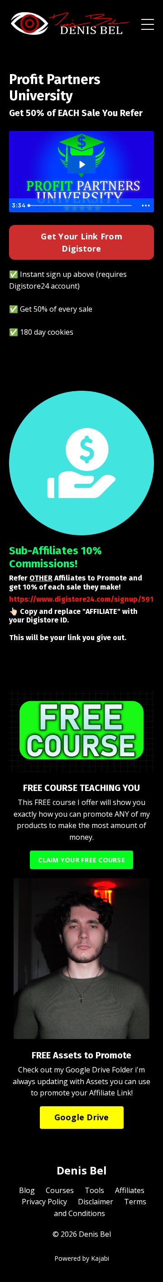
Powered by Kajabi (81, 1258)
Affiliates (129, 1190)
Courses (60, 1190)
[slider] (81, 205)
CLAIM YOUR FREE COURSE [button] (81, 860)
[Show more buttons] (145, 205)
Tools (94, 1190)
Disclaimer (95, 1202)
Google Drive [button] (81, 1117)
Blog (27, 1190)
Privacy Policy (44, 1202)
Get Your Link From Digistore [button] (81, 242)
